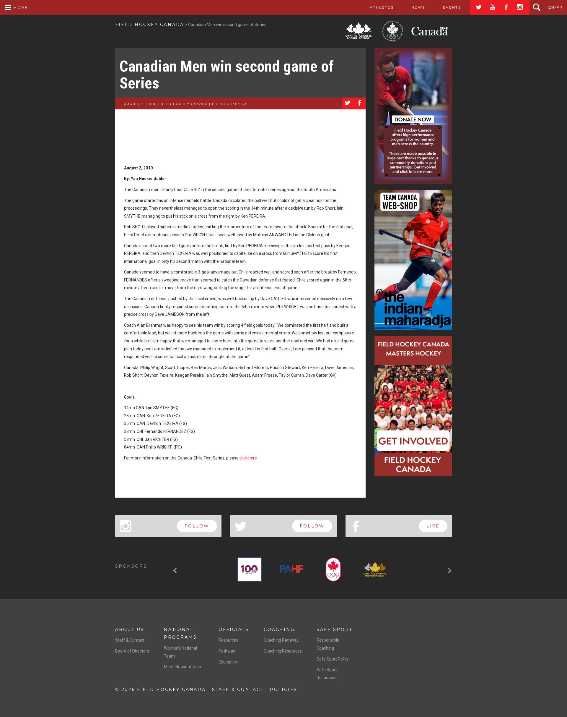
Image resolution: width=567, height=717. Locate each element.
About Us (129, 629)
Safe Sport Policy (333, 659)
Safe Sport (334, 629)
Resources (228, 640)
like (433, 526)
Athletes (382, 7)
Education (228, 662)
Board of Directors (132, 651)
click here (248, 458)
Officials (234, 629)
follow (197, 526)
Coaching (279, 629)
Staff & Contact (129, 640)
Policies (283, 689)
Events (452, 7)
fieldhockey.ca (229, 104)
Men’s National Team (183, 666)
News (418, 7)
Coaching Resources (283, 651)
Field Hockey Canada (149, 24)
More (20, 7)
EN (551, 7)
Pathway (227, 651)
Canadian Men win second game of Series (227, 74)
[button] (176, 570)
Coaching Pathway (281, 640)
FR (560, 7)
